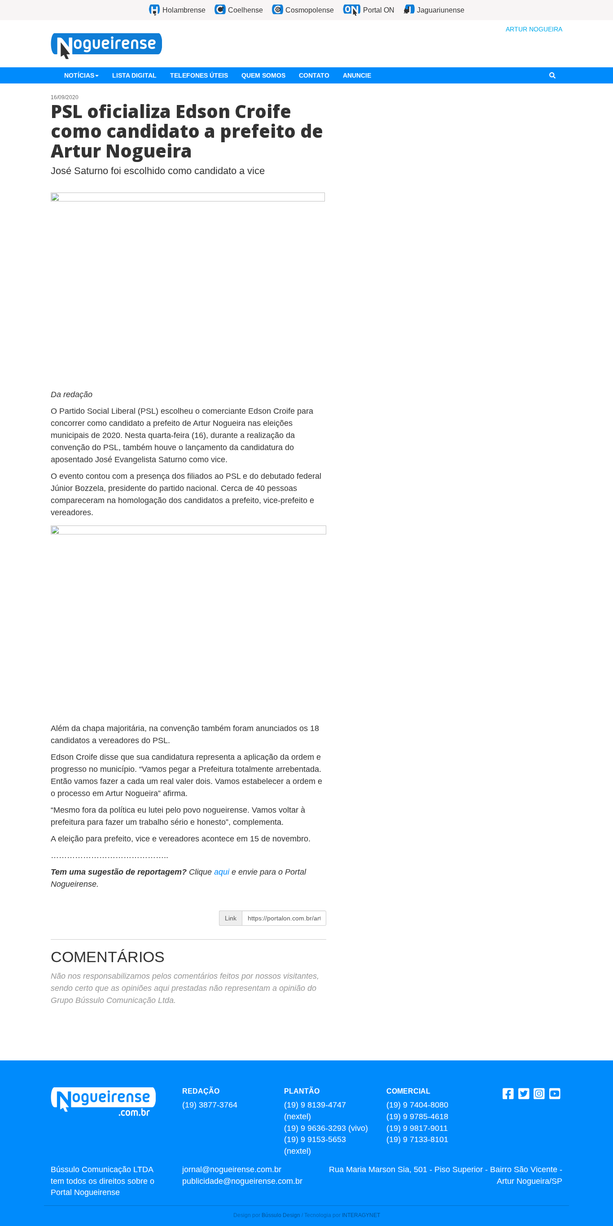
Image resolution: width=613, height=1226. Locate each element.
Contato (314, 75)
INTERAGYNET (361, 1215)
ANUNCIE (357, 75)
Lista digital (134, 75)
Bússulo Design (281, 1215)
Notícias (79, 75)
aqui (223, 871)
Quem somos (263, 75)
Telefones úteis (199, 75)
